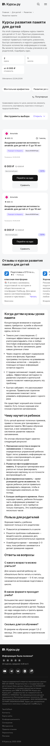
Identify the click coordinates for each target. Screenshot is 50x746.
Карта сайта (7, 716)
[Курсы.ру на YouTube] (4, 671)
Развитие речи (41, 89)
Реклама (5, 736)
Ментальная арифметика (16, 89)
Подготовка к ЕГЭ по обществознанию (30, 272)
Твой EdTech (7, 709)
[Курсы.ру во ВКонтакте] (18, 671)
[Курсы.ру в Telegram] (11, 671)
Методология (7, 726)
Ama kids (14, 133)
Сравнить (25, 185)
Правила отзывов (9, 729)
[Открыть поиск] (38, 4)
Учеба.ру (20, 275)
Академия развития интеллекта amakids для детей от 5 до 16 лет (22, 144)
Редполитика (7, 733)
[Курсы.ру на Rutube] (31, 671)
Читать (33, 296)
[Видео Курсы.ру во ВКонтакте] (24, 671)
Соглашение (7, 723)
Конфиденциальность (11, 719)
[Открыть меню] (45, 4)
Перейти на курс (25, 178)
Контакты (6, 713)
